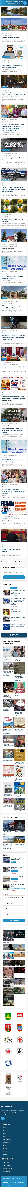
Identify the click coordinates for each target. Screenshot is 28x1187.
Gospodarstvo (7, 1142)
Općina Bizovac (7, 1171)
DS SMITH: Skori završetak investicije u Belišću (17, 610)
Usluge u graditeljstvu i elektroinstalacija (16, 858)
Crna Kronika (6, 57)
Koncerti (5, 1145)
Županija (5, 116)
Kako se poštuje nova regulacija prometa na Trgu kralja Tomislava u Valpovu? (13, 430)
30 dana (21, 587)
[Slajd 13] (19, 14)
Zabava (4, 86)
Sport (4, 211)
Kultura (5, 540)
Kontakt (17, 1185)
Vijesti (4, 29)
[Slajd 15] (21, 14)
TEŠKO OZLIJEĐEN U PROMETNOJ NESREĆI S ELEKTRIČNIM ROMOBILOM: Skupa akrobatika (14, 189)
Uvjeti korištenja (7, 1182)
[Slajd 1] (5, 14)
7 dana (13, 587)
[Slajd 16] (22, 14)
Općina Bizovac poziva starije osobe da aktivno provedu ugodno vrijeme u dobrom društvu (13, 398)
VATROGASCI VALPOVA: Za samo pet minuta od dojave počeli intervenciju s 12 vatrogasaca (13, 337)
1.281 (15, 561)
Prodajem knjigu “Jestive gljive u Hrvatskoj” (17, 868)
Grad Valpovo (6, 1162)
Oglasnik (6, 855)
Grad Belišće (6, 1165)
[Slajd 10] (16, 14)
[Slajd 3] (7, 14)
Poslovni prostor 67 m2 (17, 876)
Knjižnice (5, 481)
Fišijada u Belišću (7, 521)
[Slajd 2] (6, 14)
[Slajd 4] (9, 14)
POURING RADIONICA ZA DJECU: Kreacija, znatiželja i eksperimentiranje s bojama (14, 491)
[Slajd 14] (20, 14)
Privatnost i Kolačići (19, 1182)
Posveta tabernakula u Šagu (10, 37)
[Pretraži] (4, 3)
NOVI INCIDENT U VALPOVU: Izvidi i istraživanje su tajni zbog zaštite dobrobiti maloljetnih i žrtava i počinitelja (18, 601)
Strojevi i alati (13, 903)
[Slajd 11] (17, 14)
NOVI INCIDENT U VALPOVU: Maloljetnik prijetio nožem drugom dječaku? (18, 592)
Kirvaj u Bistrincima (8, 249)
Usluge (13, 861)
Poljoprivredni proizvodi (17, 888)
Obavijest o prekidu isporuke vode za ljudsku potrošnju (18, 625)
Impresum (11, 1185)
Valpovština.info (7, 1106)
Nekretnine (14, 878)
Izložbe (5, 1151)
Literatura (14, 871)
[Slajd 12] (18, 14)
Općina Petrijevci (7, 1168)
